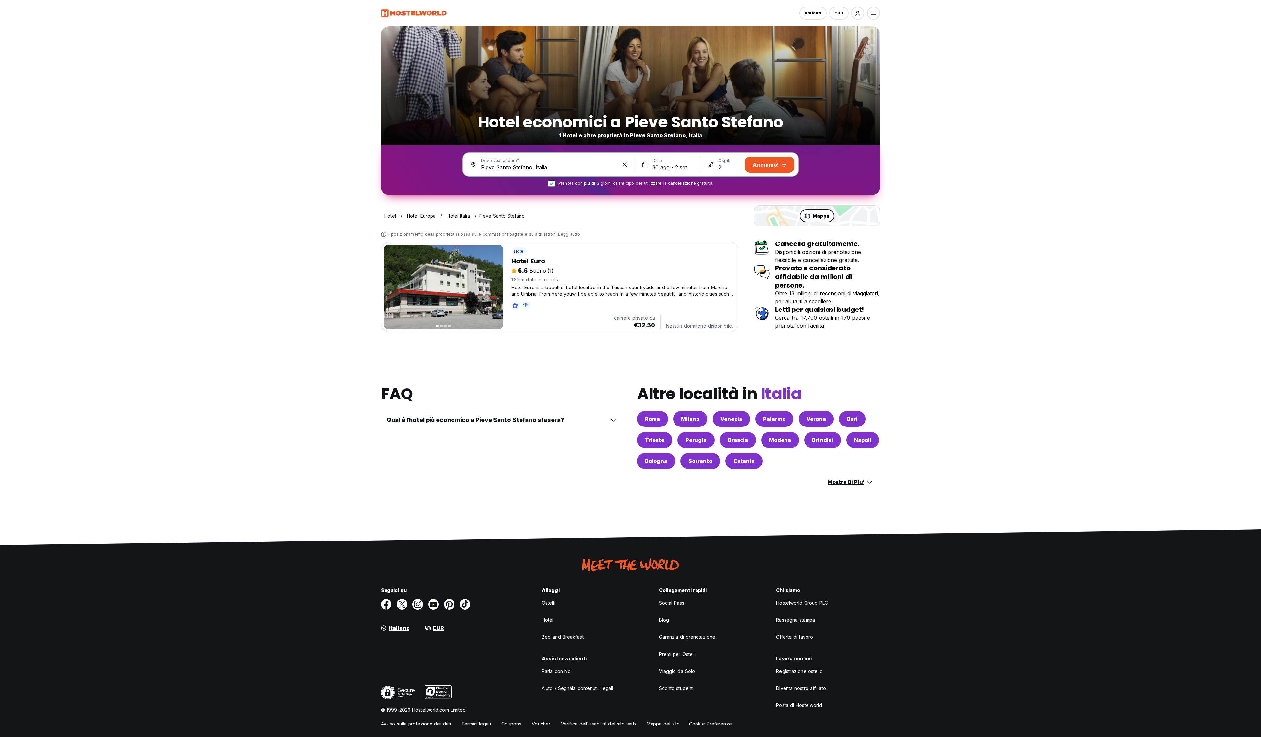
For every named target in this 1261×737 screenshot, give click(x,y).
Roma (652, 419)
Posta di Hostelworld (799, 705)
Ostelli (548, 603)
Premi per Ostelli (677, 654)
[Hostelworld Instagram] (417, 604)
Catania (744, 461)
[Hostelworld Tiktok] (465, 604)
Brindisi (822, 440)
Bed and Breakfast (563, 637)
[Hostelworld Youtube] (433, 604)
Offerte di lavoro (794, 637)
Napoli (862, 440)
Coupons (511, 723)
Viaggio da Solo (677, 671)
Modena (780, 440)
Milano (690, 419)
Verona (816, 419)
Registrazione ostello (799, 671)
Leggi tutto (569, 234)
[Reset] (624, 165)
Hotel (519, 251)
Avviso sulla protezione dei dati (416, 723)
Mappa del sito (663, 723)
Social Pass (671, 603)
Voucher (541, 723)
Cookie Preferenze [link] (710, 723)
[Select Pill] (857, 13)
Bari (852, 419)
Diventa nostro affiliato (801, 688)
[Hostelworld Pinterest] (449, 604)
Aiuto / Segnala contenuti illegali (577, 688)
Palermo (774, 419)
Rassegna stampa (795, 620)
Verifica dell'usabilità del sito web (598, 723)
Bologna (656, 461)
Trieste (654, 440)
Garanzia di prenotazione (687, 637)
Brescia (738, 440)
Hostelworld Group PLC (802, 603)
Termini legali (476, 723)
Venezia (731, 419)
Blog (664, 620)
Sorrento (700, 461)
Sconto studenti (676, 688)
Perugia (696, 440)
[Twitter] (402, 604)
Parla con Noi (557, 671)
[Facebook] (386, 604)
